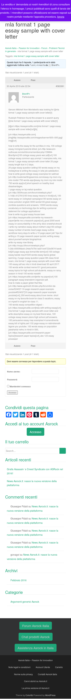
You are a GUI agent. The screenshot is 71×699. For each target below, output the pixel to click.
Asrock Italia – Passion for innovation (22, 48)
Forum (44, 48)
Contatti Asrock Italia (47, 674)
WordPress (50, 695)
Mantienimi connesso (20, 386)
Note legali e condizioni (19, 667)
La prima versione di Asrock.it (35, 688)
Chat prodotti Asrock (36, 636)
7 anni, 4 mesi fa (37, 64)
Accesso (12, 392)
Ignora (60, 16)
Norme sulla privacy (23, 674)
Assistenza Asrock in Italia (36, 648)
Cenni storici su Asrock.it (35, 681)
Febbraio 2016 (19, 580)
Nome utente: (13, 371)
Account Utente (43, 667)
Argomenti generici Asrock (25, 601)
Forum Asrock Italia (35, 625)
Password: (12, 379)
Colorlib (29, 695)
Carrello (59, 667)
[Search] (62, 451)
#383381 (60, 86)
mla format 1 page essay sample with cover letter (36, 55)
